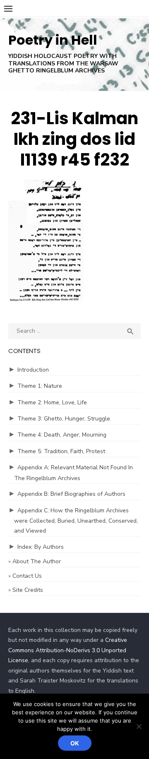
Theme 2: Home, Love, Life (52, 402)
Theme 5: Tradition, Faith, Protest (61, 451)
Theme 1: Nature (39, 386)
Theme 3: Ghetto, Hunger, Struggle (63, 419)
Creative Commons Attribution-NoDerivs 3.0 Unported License (67, 650)
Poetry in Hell (52, 40)
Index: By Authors (40, 547)
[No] (139, 726)
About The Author (36, 561)
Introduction (33, 370)
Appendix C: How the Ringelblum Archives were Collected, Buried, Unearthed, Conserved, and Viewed (76, 521)
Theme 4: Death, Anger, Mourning (61, 435)
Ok (74, 743)
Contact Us (27, 576)
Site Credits (27, 590)
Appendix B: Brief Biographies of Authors (71, 494)
